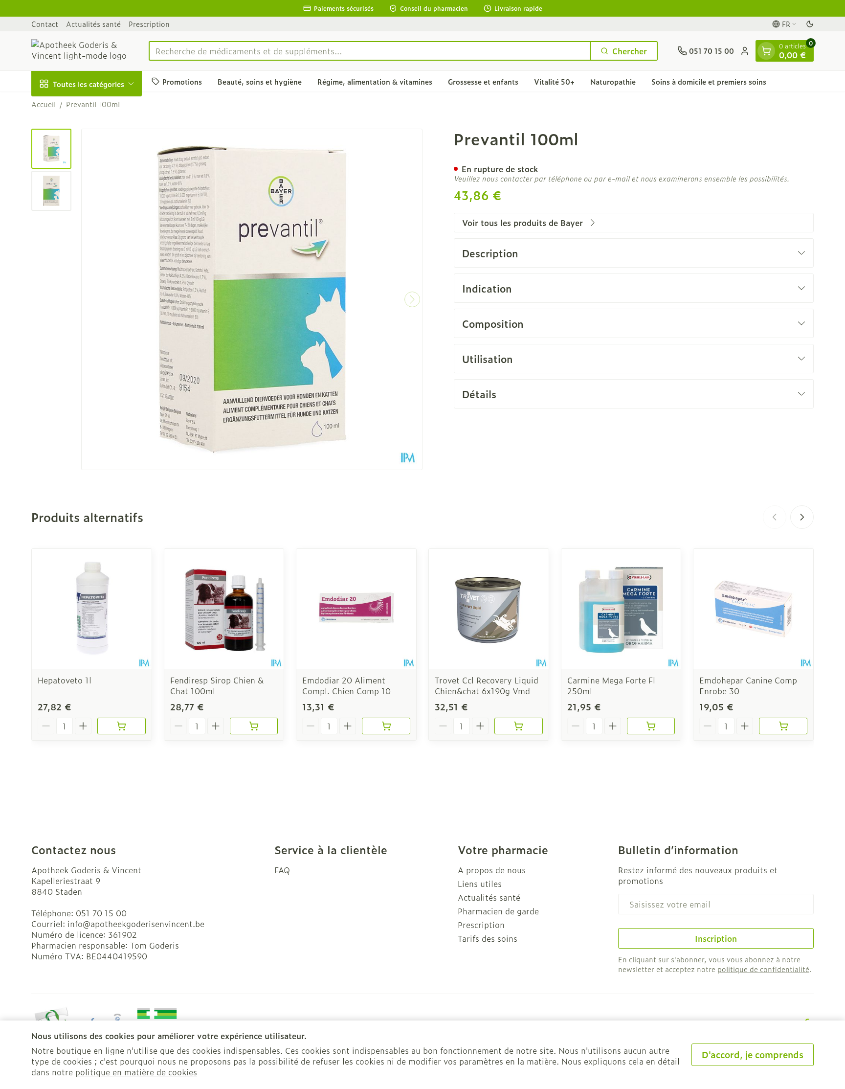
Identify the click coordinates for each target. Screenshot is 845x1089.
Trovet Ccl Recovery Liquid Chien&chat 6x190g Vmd (486, 685)
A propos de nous (492, 869)
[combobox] (370, 51)
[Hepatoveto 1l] (92, 609)
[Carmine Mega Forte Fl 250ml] (621, 609)
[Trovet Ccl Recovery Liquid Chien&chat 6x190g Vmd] (489, 609)
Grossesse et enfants (483, 81)
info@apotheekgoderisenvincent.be (135, 924)
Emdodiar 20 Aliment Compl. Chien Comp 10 (346, 685)
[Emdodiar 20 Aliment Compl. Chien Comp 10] (356, 609)
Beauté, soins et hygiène (260, 81)
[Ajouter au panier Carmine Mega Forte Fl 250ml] (651, 726)
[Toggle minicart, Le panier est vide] (766, 51)
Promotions (182, 81)
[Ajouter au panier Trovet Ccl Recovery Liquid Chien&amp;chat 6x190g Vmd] (518, 726)
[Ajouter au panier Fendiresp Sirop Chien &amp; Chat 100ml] (254, 726)
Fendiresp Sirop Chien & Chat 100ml (217, 685)
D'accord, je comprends (752, 1054)
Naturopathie (613, 81)
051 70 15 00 (101, 913)
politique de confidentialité (763, 969)
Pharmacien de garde (498, 911)
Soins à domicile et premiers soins (708, 81)
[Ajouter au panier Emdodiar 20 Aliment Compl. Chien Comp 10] (386, 726)
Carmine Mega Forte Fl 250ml (611, 685)
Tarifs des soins (487, 938)
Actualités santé (93, 24)
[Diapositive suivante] (802, 517)
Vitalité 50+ (554, 81)
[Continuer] (412, 299)
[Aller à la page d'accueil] (80, 51)
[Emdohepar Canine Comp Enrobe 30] (753, 609)
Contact (44, 24)
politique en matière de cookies (136, 1072)
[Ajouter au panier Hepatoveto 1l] (121, 726)
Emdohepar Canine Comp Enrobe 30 (748, 685)
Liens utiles (480, 883)
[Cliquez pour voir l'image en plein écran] (252, 299)
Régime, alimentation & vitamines (374, 81)
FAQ (282, 869)
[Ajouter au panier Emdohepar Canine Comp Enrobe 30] (783, 726)
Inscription (716, 938)
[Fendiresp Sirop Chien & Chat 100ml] (224, 609)
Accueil (43, 104)
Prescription (149, 24)
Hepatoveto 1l (64, 680)
